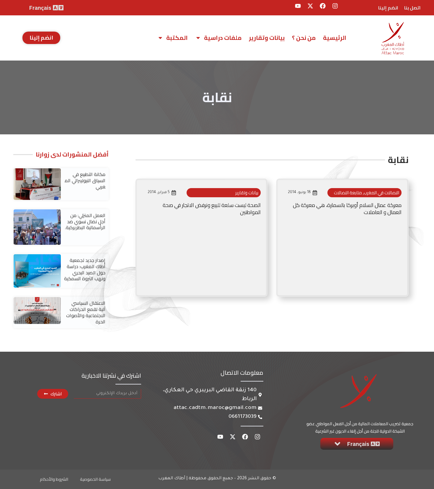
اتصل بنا (412, 7)
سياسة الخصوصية (95, 479)
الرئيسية (334, 37)
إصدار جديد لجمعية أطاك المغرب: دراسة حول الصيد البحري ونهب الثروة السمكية (84, 269)
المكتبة (177, 37)
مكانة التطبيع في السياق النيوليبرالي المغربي (85, 180)
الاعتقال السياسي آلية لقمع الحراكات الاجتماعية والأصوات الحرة (85, 312)
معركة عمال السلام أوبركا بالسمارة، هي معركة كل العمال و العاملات (347, 208)
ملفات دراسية (223, 37)
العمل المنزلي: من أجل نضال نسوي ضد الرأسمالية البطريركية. (85, 221)
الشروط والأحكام (54, 479)
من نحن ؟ (304, 37)
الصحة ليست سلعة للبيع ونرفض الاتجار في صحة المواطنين (212, 208)
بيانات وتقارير (267, 37)
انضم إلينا (388, 7)
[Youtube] (298, 6)
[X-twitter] (310, 6)
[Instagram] (335, 6)
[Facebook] (323, 6)
